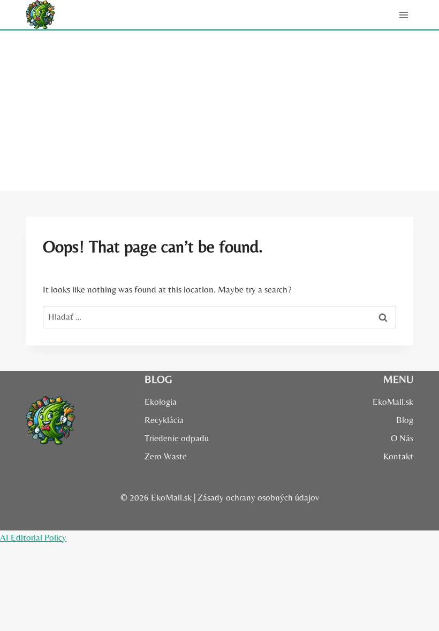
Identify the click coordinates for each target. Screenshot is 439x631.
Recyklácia (164, 419)
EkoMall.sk (393, 401)
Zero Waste (166, 456)
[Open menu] (403, 14)
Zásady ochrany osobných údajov (258, 497)
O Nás (402, 438)
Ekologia (161, 401)
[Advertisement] (219, 111)
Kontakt (398, 456)
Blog (404, 419)
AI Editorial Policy (33, 537)
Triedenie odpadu (177, 438)
